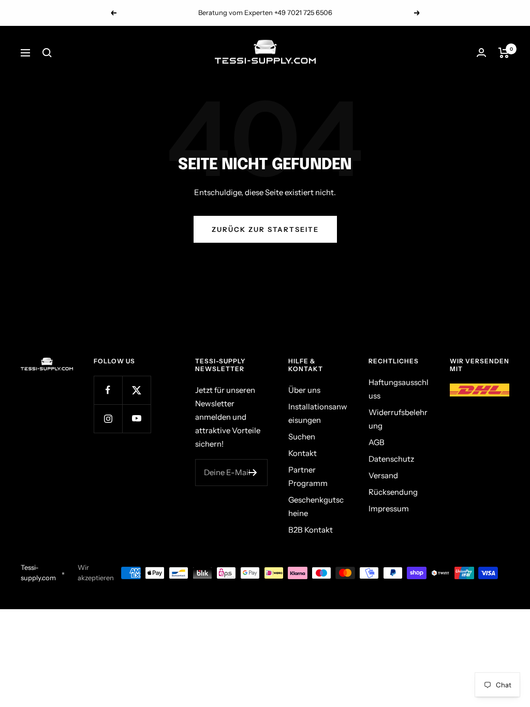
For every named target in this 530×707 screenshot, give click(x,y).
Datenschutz (391, 459)
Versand (383, 475)
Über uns (304, 390)
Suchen (301, 436)
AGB (377, 442)
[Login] (481, 52)
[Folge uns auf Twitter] (136, 390)
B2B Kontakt (310, 530)
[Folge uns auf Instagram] (108, 418)
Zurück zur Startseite (265, 229)
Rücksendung (393, 492)
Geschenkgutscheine (316, 506)
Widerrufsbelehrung (398, 419)
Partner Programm (308, 476)
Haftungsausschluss (399, 389)
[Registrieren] (252, 472)
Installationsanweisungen (317, 413)
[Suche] (47, 52)
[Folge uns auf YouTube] (136, 418)
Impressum (389, 508)
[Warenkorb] (503, 53)
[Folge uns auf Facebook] (108, 390)
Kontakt (302, 453)
